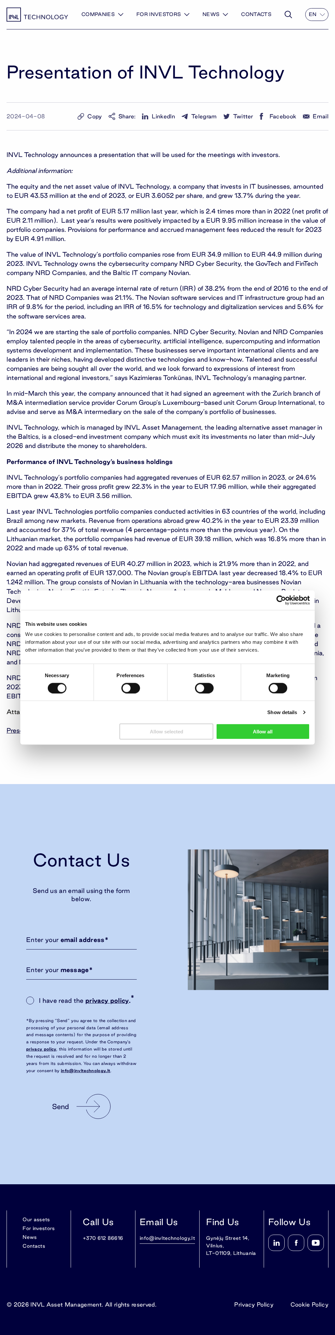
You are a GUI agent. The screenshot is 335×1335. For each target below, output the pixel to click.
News (211, 14)
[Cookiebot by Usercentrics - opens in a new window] (281, 600)
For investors (158, 14)
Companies (98, 14)
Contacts (256, 14)
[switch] (130, 688)
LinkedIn (163, 116)
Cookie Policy (309, 1304)
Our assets (36, 1219)
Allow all (263, 731)
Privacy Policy (253, 1304)
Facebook (283, 116)
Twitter (243, 116)
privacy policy (107, 1000)
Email (320, 116)
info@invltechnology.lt (85, 1070)
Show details (282, 712)
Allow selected (166, 731)
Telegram (204, 116)
